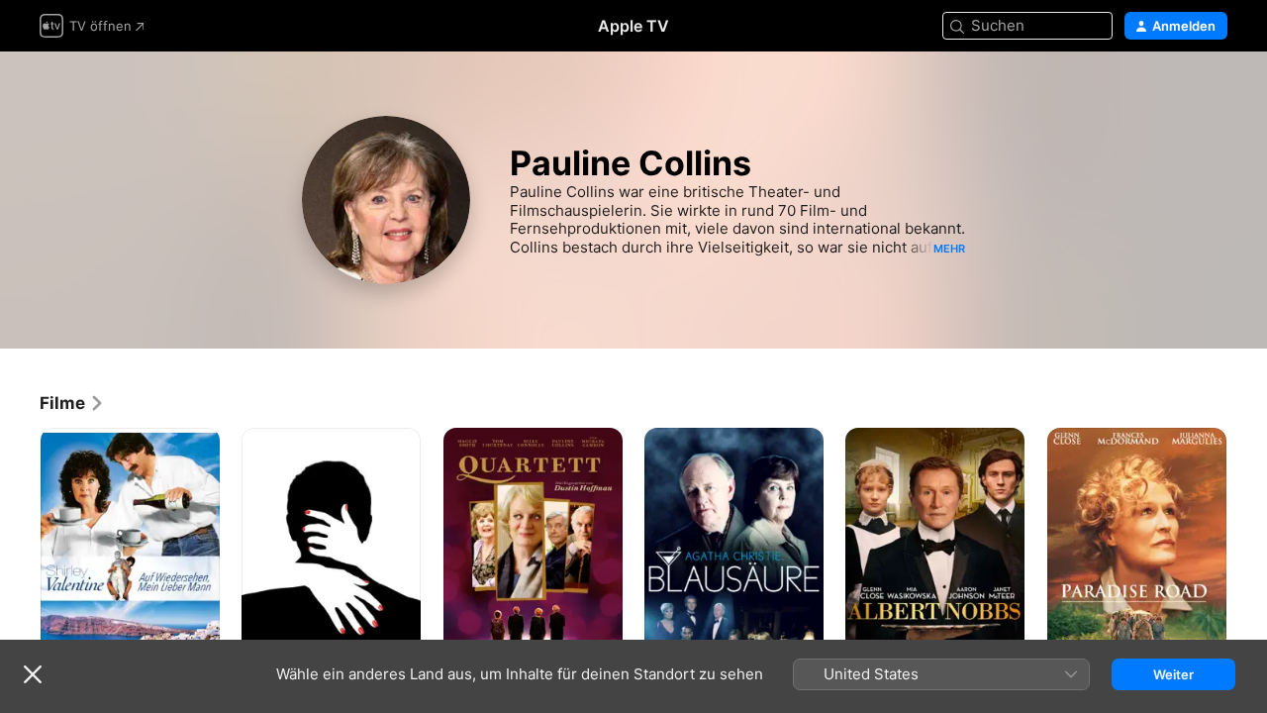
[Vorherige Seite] (20, 562)
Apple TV (633, 26)
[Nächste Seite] (1247, 562)
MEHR (949, 248)
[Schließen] (33, 674)
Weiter (1173, 674)
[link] (72, 403)
